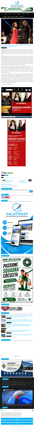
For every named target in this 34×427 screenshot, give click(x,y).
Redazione (9, 47)
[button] (32, 410)
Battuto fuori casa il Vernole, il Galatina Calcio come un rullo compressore (9, 181)
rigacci (18, 177)
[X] (5, 173)
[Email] (12, 173)
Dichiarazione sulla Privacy (19, 425)
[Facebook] (2, 173)
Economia (19, 13)
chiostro (5, 177)
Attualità (5, 13)
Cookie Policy (13, 425)
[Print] (10, 173)
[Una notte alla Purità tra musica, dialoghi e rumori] (3, 335)
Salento (5, 16)
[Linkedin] (9, 173)
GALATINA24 (17, 5)
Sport (13, 16)
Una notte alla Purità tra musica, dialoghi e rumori (19, 334)
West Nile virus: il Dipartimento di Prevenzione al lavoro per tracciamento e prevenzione (19, 316)
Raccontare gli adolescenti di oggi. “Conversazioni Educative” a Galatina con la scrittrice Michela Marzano (19, 326)
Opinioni (16, 16)
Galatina (15, 177)
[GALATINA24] (1, 14)
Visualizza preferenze (17, 423)
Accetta (17, 418)
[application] (17, 397)
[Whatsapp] (7, 173)
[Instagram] (3, 173)
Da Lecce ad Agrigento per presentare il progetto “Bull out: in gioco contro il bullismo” (23, 181)
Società (27, 13)
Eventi (9, 16)
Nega (17, 421)
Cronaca (10, 13)
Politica (14, 13)
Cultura (23, 13)
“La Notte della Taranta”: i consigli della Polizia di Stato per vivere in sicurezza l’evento (18, 330)
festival (12, 177)
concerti (8, 177)
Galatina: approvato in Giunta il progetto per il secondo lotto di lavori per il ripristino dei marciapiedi (19, 320)
